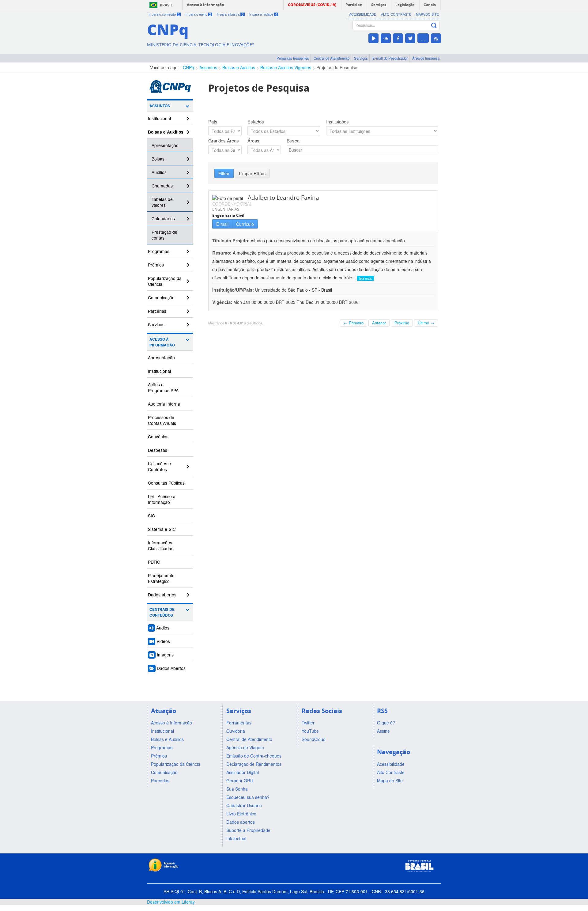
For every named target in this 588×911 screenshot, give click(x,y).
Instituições (337, 122)
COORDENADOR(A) (231, 203)
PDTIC (154, 562)
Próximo (401, 323)
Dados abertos (162, 595)
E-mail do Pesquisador (390, 58)
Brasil (166, 5)
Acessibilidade (362, 14)
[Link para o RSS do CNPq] (436, 38)
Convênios (158, 436)
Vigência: (222, 302)
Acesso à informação (205, 4)
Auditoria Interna (164, 404)
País (212, 122)
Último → (426, 323)
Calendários (163, 218)
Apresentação (165, 145)
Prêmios (156, 265)
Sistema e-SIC (162, 529)
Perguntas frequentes (293, 58)
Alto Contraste (396, 14)
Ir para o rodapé (263, 14)
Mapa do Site (427, 14)
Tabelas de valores (162, 202)
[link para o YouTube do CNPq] (373, 38)
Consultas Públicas (166, 483)
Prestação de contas (164, 235)
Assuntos (208, 67)
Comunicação (161, 297)
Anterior (379, 323)
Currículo (245, 224)
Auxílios (159, 172)
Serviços (361, 58)
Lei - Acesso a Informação (161, 499)
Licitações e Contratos (159, 466)
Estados (255, 122)
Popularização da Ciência (165, 281)
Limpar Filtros (252, 173)
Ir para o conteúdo (164, 14)
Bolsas (158, 159)
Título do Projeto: (231, 240)
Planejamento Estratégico (161, 578)
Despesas (157, 450)
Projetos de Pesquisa (336, 67)
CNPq (188, 67)
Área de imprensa (425, 58)
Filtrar (224, 173)
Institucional (159, 118)
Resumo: (222, 252)
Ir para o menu (198, 14)
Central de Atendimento (331, 58)
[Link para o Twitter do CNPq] (410, 38)
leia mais (365, 278)
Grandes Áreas (223, 141)
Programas (158, 251)
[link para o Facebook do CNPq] (398, 38)
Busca (293, 141)
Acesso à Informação (162, 342)
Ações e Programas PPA (163, 387)
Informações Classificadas (160, 545)
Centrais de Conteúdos (162, 612)
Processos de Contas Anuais (162, 420)
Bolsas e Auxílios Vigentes (285, 67)
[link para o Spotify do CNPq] (423, 38)
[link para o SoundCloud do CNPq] (386, 38)
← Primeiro (354, 323)
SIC (151, 515)
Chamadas (162, 186)
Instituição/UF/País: (233, 289)
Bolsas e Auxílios (238, 67)
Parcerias (157, 311)
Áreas (253, 141)
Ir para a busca (230, 14)
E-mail (222, 224)
